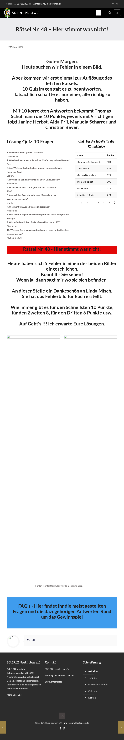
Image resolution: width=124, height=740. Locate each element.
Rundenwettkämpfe (98, 684)
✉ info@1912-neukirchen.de (59, 675)
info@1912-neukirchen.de (48, 3)
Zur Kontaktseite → (55, 681)
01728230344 (24, 3)
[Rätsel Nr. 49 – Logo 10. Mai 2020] (121, 727)
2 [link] (92, 202)
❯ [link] (115, 202)
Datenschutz (82, 722)
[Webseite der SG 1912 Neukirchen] (24, 13)
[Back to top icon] (62, 716)
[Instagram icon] (117, 3)
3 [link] (98, 202)
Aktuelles (93, 671)
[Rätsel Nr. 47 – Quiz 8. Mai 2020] (3, 727)
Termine (92, 677)
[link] (33, 456)
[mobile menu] (98, 12)
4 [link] (103, 202)
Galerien (92, 691)
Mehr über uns (14, 694)
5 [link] (109, 202)
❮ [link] (82, 202)
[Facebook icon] (113, 3)
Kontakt (92, 697)
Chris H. (31, 640)
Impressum (69, 722)
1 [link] (87, 202)
